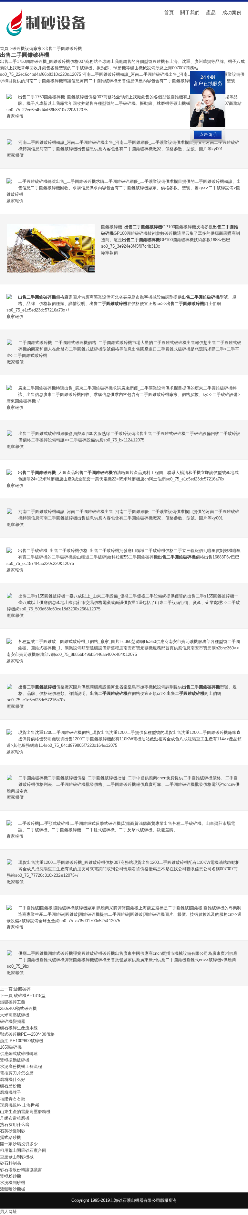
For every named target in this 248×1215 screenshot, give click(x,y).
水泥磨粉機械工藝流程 (21, 1066)
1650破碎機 (11, 1047)
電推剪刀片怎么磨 (17, 1073)
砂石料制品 (10, 1163)
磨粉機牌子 (10, 1092)
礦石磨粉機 (10, 1085)
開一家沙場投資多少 (19, 1143)
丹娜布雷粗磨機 (14, 1118)
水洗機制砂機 (12, 1182)
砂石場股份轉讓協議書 (21, 1169)
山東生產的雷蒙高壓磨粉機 (25, 1111)
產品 (211, 12)
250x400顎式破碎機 (18, 1008)
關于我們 (190, 12)
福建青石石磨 (12, 1098)
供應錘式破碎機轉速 (19, 1053)
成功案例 (232, 12)
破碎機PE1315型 (30, 995)
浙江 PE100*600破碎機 (21, 1040)
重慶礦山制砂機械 (17, 1156)
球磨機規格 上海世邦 (19, 1105)
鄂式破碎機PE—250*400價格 (27, 1034)
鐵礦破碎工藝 (12, 1002)
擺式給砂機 (10, 1137)
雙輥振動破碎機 (14, 1060)
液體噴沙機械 (12, 1189)
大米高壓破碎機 (14, 1014)
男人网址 (8, 1211)
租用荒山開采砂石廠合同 (23, 1150)
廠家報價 (14, 116)
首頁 (169, 12)
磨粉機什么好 (12, 1079)
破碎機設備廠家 (27, 48)
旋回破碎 (22, 989)
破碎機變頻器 (12, 1021)
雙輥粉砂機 (10, 1176)
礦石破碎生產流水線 (19, 1027)
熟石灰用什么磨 (14, 1124)
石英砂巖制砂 (12, 1131)
